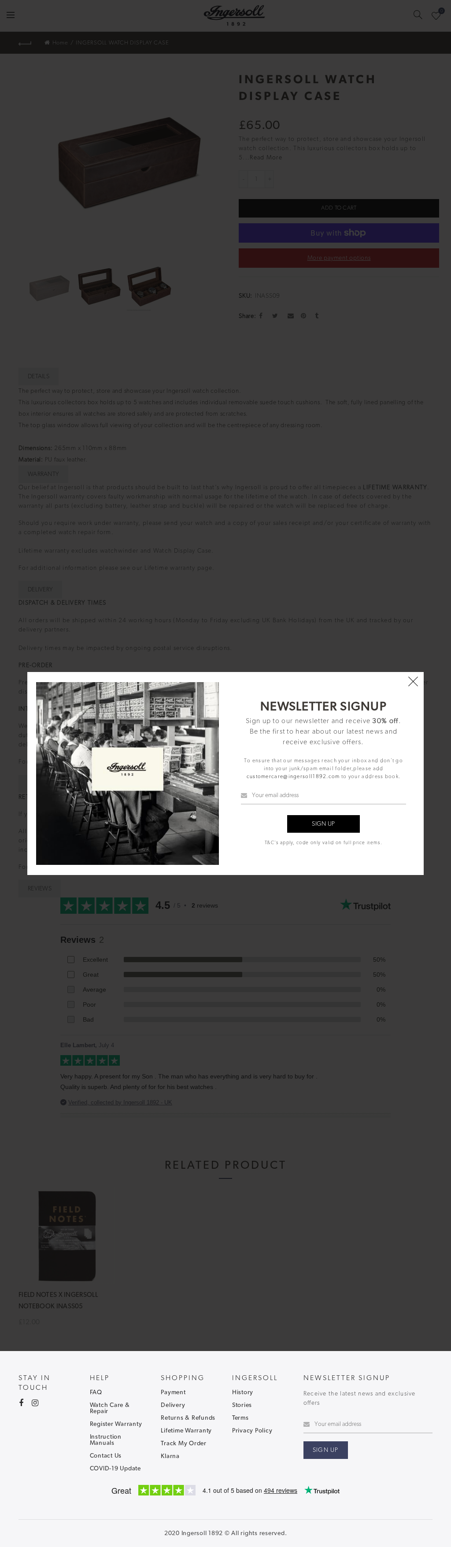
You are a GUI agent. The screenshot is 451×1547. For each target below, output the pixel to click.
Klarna (170, 1456)
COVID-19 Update (115, 1469)
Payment (173, 1392)
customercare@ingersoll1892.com (293, 776)
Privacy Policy (252, 1431)
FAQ (96, 1392)
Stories (242, 1405)
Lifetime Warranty (186, 1431)
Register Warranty (116, 1424)
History (242, 1392)
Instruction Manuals (106, 1440)
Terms (240, 1418)
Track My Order (184, 1443)
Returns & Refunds (188, 1418)
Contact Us (106, 1456)
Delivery (173, 1405)
